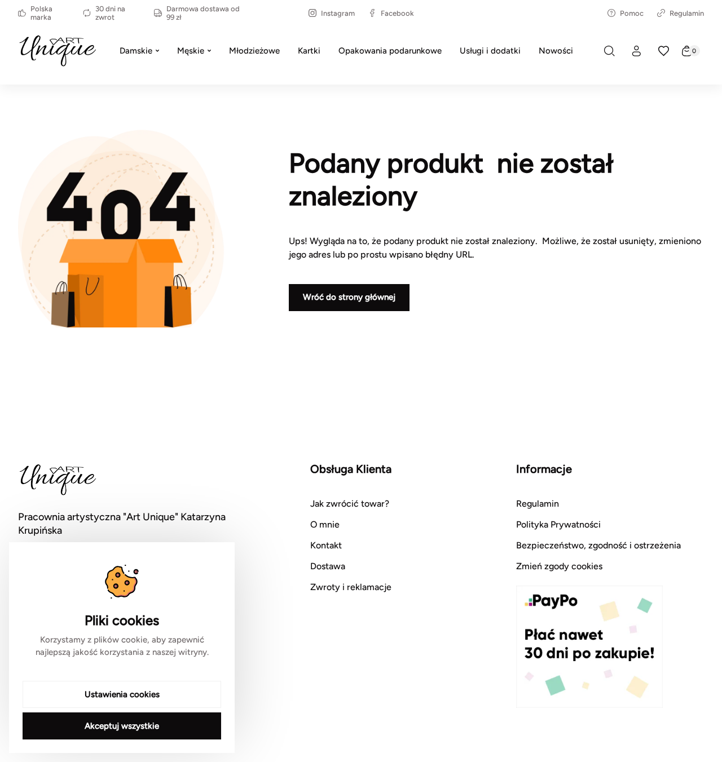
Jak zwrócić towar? (349, 503)
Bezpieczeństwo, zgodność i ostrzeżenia (598, 545)
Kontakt (326, 545)
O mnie (325, 524)
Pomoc (632, 13)
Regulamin (687, 13)
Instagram (338, 13)
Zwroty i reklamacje (350, 587)
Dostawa (327, 566)
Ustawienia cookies (122, 694)
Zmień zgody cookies (559, 566)
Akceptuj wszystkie (122, 726)
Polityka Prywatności (558, 524)
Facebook (397, 13)
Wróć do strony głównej (349, 297)
